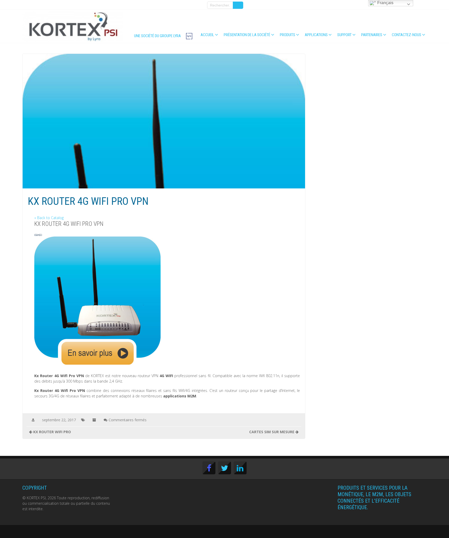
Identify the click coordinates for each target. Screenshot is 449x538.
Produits (287, 34)
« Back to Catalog (49, 217)
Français (384, 3)
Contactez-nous (406, 34)
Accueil (207, 34)
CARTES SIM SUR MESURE (271, 431)
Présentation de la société (247, 34)
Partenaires (371, 34)
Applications (316, 34)
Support (344, 34)
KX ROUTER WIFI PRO (52, 431)
